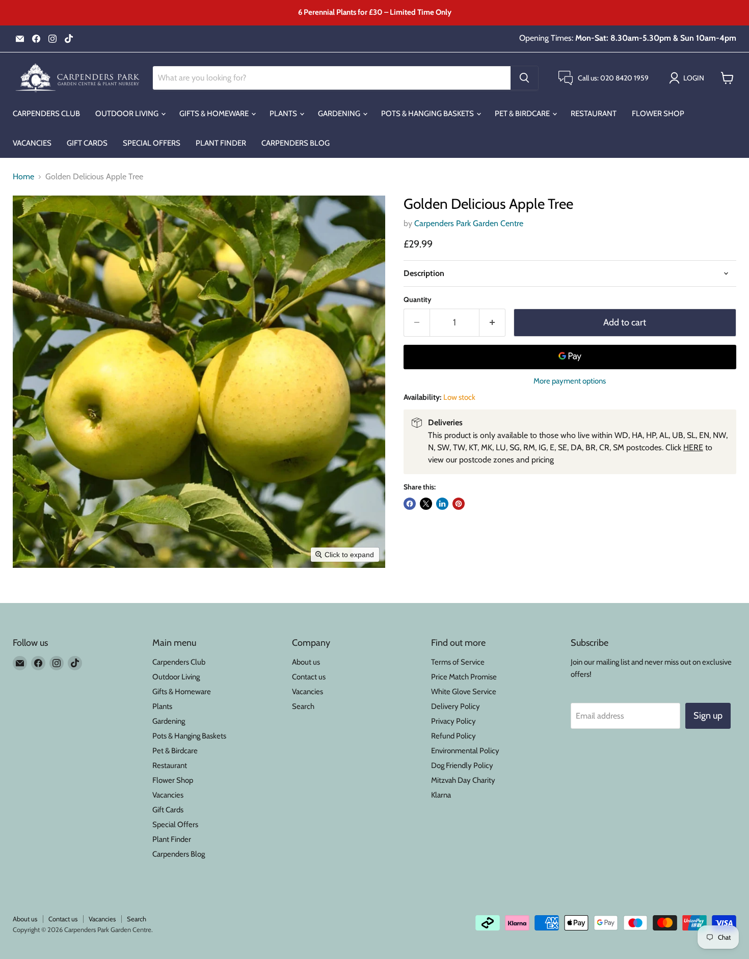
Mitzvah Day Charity (463, 780)
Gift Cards (87, 143)
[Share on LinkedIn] (442, 504)
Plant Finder (221, 143)
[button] (688, 78)
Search (303, 706)
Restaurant (594, 113)
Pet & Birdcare (523, 113)
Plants (284, 113)
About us (306, 662)
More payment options (569, 381)
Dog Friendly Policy (462, 765)
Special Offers (151, 143)
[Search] (524, 78)
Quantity (418, 299)
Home (23, 176)
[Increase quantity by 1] (492, 323)
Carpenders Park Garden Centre (468, 223)
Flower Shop (658, 113)
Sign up (708, 715)
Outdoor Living (127, 113)
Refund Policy (453, 736)
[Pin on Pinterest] (458, 504)
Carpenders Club (46, 113)
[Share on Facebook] (410, 504)
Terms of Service (458, 662)
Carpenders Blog (295, 143)
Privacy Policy (453, 721)
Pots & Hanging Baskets (428, 113)
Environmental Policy (465, 750)
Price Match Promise (464, 676)
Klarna (441, 795)
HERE (693, 447)
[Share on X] (426, 504)
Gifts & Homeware (214, 113)
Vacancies (32, 143)
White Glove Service (463, 691)
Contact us (309, 676)
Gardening (340, 113)
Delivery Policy (455, 706)
